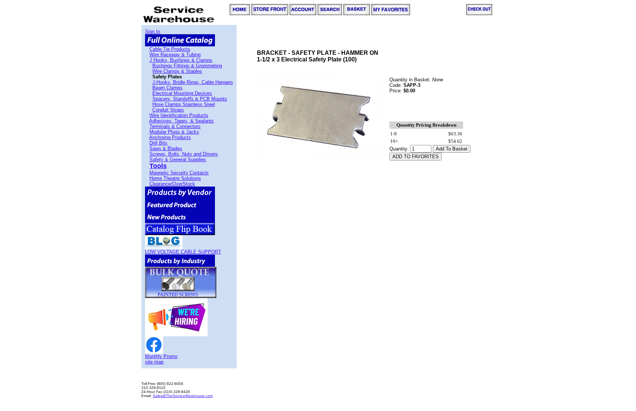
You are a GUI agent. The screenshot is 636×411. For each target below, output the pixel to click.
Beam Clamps (167, 88)
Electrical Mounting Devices (182, 93)
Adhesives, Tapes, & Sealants (181, 121)
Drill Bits (158, 143)
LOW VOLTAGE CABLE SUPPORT (183, 252)
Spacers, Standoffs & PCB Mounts (189, 99)
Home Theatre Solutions (175, 178)
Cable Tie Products (169, 49)
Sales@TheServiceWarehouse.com (183, 396)
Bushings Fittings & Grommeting (187, 65)
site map (154, 362)
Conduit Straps (168, 110)
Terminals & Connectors (175, 126)
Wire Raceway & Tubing (175, 54)
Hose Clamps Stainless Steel (183, 104)
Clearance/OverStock (172, 184)
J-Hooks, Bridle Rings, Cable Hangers (192, 82)
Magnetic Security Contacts (179, 173)
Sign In (152, 31)
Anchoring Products (170, 137)
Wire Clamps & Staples (177, 71)
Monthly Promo (161, 356)
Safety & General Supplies (177, 159)
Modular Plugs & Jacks (174, 132)
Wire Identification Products (178, 115)
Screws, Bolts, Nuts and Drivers (183, 154)
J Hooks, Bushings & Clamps (180, 60)
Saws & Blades (165, 148)
